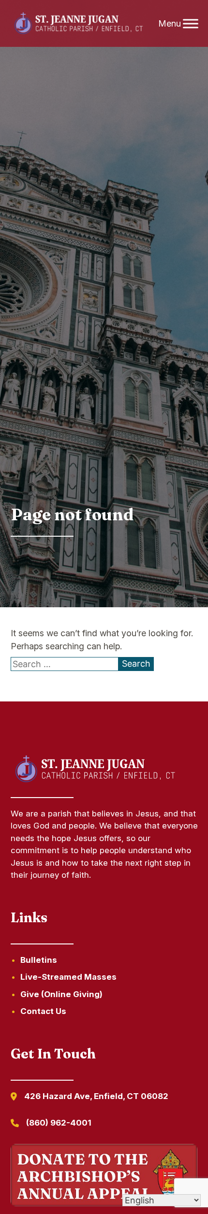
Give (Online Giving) (61, 994)
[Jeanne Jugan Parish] (78, 23)
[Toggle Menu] (190, 23)
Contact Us (43, 1011)
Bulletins (38, 960)
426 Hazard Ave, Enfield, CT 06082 (96, 1096)
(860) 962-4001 (58, 1123)
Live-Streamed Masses (68, 977)
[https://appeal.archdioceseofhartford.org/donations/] (104, 1177)
